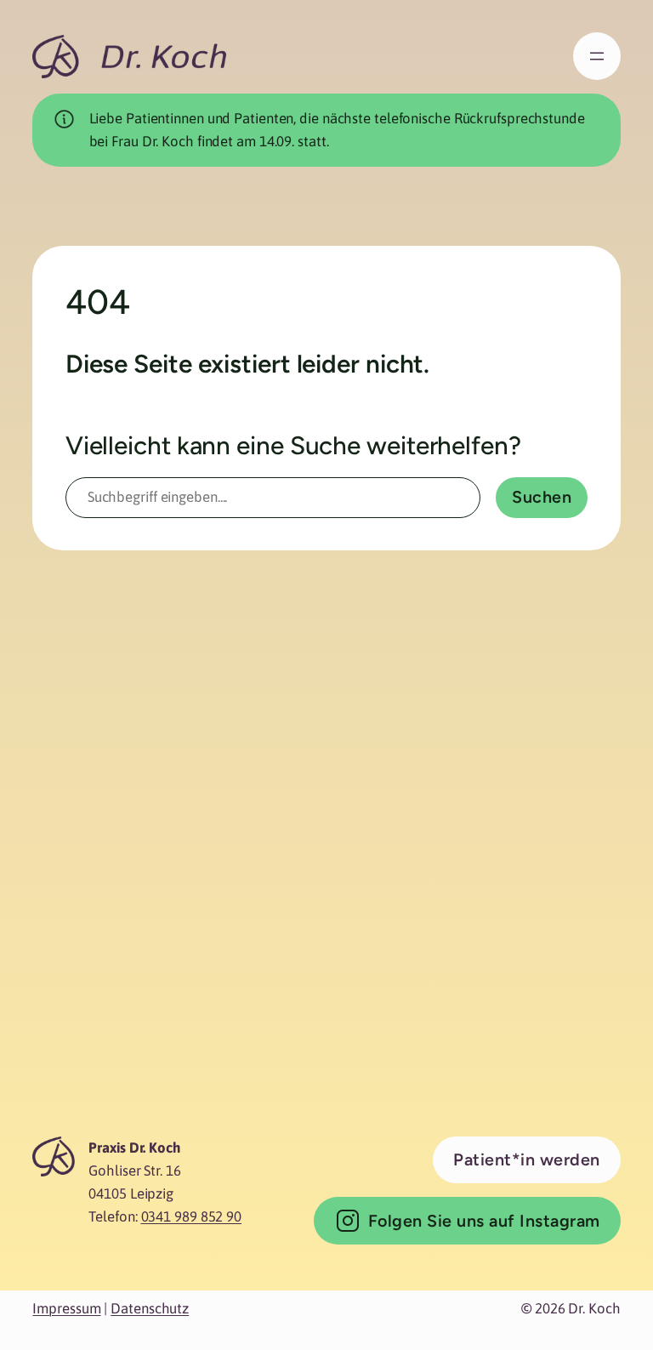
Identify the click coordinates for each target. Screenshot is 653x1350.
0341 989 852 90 (191, 1216)
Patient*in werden (526, 1159)
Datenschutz (150, 1308)
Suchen (541, 497)
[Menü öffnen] (597, 56)
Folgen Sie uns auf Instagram (484, 1220)
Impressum (66, 1308)
